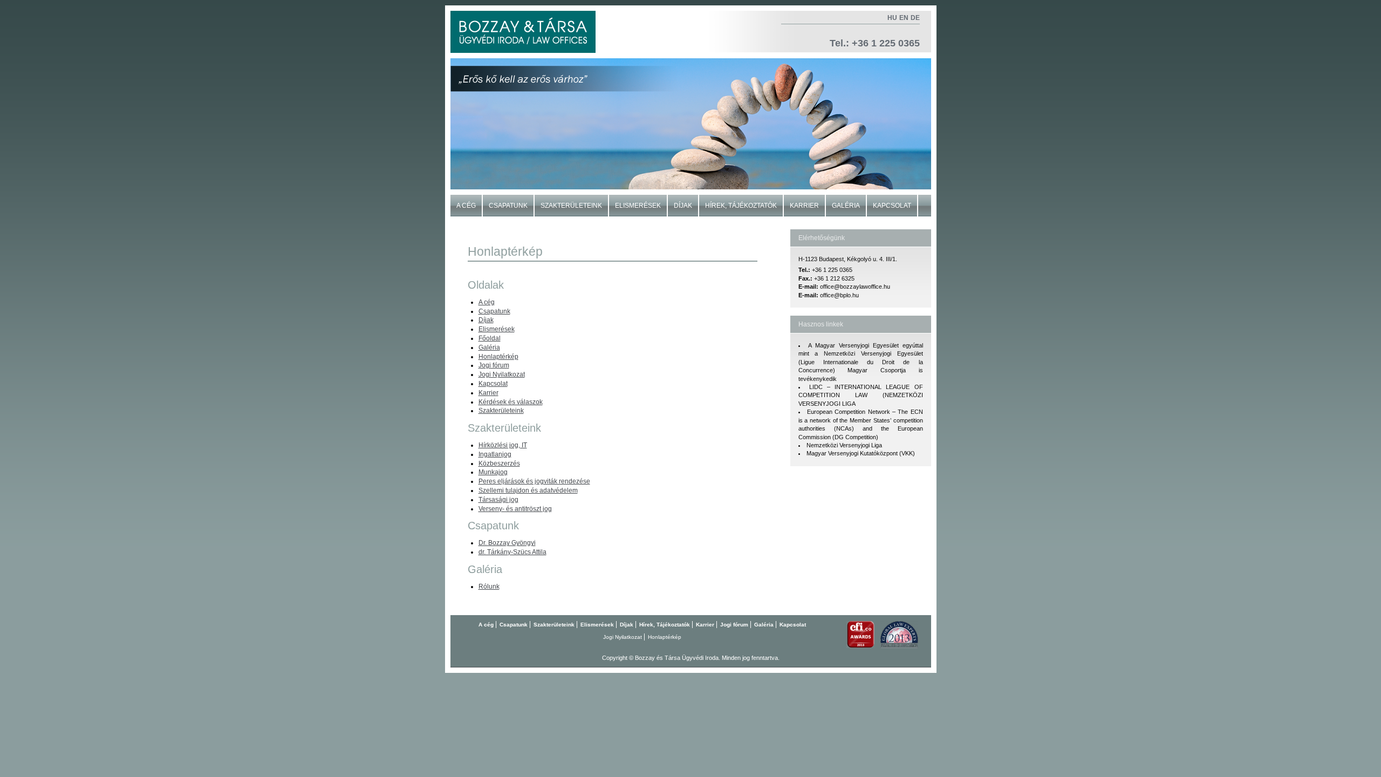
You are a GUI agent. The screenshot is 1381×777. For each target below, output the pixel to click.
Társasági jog (498, 499)
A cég (466, 205)
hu (892, 18)
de (915, 18)
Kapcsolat (892, 205)
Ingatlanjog (494, 454)
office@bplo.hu (839, 295)
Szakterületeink (571, 205)
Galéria (846, 205)
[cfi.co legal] (860, 646)
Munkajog (493, 472)
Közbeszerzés (499, 463)
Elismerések (638, 205)
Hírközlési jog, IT (502, 445)
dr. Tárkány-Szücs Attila (512, 552)
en (903, 18)
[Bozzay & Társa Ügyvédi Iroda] (523, 32)
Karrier (804, 205)
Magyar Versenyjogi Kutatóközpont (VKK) (860, 453)
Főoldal (489, 338)
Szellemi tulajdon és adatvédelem (528, 490)
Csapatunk (508, 205)
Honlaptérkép (498, 356)
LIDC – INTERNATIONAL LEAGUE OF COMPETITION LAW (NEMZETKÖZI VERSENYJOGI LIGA (860, 395)
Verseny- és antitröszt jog (515, 509)
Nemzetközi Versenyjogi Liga (844, 445)
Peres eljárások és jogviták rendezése (534, 481)
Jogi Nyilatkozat (501, 374)
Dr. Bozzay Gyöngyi (507, 543)
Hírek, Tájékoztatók (741, 205)
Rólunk (489, 586)
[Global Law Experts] (899, 646)
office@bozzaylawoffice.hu (855, 286)
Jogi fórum (493, 365)
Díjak (683, 205)
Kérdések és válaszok (510, 402)
